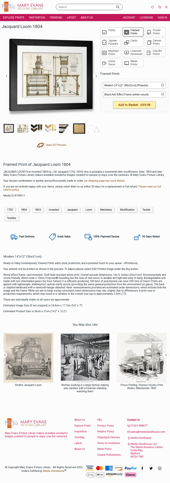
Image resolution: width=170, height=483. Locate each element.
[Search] (118, 7)
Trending (56, 17)
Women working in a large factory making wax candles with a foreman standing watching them (85, 388)
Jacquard (72, 209)
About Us (87, 17)
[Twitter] (151, 470)
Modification (127, 209)
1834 (38, 209)
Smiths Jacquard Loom (28, 385)
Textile (146, 209)
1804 (24, 209)
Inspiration (37, 17)
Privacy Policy (105, 425)
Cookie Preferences (109, 454)
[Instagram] (159, 470)
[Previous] (6, 76)
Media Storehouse (53, 471)
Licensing (146, 17)
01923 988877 (139, 425)
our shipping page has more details (104, 180)
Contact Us (133, 419)
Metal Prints (104, 449)
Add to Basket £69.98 (134, 105)
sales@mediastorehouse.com (147, 431)
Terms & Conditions (108, 443)
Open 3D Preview (55, 145)
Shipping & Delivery (108, 437)
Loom (88, 209)
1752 (10, 209)
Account (129, 17)
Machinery (106, 209)
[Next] (96, 76)
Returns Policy (105, 431)
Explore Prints (13, 17)
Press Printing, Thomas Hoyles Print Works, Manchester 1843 (142, 386)
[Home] (22, 10)
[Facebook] (142, 470)
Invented (54, 209)
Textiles (11, 218)
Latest (71, 17)
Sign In (162, 17)
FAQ (99, 419)
